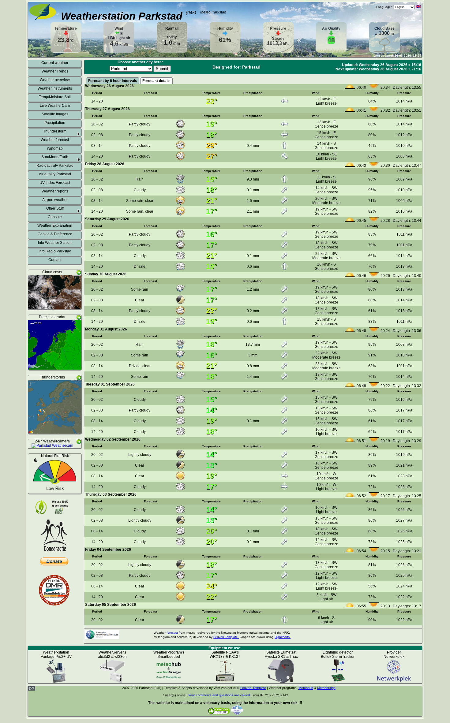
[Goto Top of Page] (31, 689)
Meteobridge (326, 688)
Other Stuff (55, 208)
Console (55, 217)
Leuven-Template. (226, 637)
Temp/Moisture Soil (55, 97)
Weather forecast (55, 140)
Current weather (54, 63)
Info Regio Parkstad (55, 251)
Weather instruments (55, 88)
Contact (54, 260)
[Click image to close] (54, 307)
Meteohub (305, 688)
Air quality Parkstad (55, 174)
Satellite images (55, 114)
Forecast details (156, 81)
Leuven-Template (253, 688)
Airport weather (55, 200)
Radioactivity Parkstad (54, 165)
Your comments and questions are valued (219, 695)
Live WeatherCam (55, 105)
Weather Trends (55, 71)
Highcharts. (283, 637)
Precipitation (54, 123)
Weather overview (55, 80)
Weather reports (55, 191)
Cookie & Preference (55, 234)
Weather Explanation (54, 225)
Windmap (55, 148)
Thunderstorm (54, 131)
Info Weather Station (55, 242)
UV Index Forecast (54, 183)
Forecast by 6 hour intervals (112, 81)
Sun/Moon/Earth (54, 157)
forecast (172, 632)
